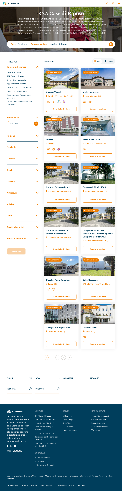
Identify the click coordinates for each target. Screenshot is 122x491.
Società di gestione (15, 476)
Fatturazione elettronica (79, 476)
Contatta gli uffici (98, 423)
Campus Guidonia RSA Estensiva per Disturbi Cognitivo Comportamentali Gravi (98, 233)
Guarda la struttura (61, 109)
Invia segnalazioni (98, 419)
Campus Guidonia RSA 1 (58, 187)
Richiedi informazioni (100, 416)
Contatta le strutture (99, 427)
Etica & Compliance (34, 476)
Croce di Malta (90, 327)
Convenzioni (68, 427)
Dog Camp (68, 419)
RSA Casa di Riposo (54, 72)
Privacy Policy (98, 476)
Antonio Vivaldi (53, 92)
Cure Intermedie (70, 430)
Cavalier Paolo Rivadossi (58, 280)
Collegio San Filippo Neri (58, 327)
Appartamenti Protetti (16, 84)
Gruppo (40, 461)
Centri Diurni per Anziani (17, 80)
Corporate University (45, 465)
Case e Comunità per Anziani (19, 87)
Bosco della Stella (91, 139)
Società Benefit (43, 458)
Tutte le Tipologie (14, 72)
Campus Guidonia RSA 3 (94, 187)
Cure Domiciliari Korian (17, 91)
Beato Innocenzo (91, 92)
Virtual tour (67, 416)
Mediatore (49, 476)
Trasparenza (61, 476)
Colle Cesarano (90, 280)
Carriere (96, 430)
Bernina (49, 139)
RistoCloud (67, 423)
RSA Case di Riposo (15, 76)
